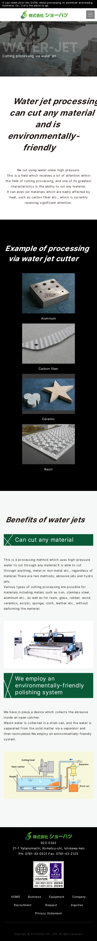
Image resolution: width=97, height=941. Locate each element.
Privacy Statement (48, 913)
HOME (15, 896)
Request (51, 905)
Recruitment (23, 905)
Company (79, 896)
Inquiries (77, 905)
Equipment (56, 896)
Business (34, 896)
